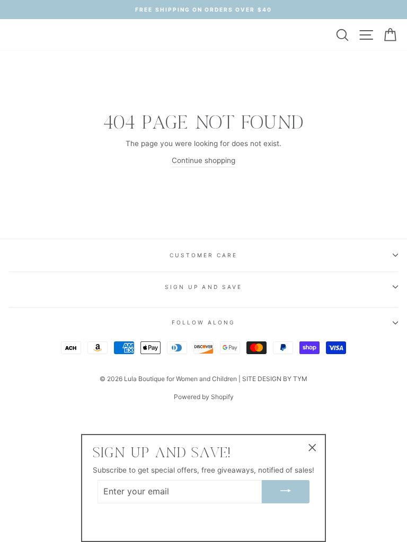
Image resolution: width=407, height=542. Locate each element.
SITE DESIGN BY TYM (274, 379)
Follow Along (204, 322)
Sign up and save (203, 287)
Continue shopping (203, 160)
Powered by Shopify (204, 397)
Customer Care (204, 255)
